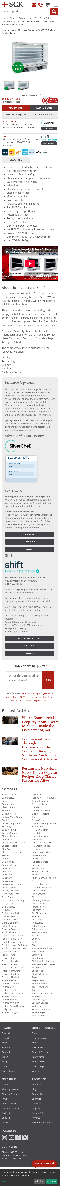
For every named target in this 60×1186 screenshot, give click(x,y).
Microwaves (38, 868)
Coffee (5, 858)
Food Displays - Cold (12, 939)
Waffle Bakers (39, 1006)
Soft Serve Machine (42, 948)
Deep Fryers (8, 897)
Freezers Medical (10, 974)
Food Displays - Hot (12, 942)
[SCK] (12, 4)
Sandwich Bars (39, 932)
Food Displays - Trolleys (14, 948)
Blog (34, 1089)
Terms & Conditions (42, 1122)
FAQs (4, 1099)
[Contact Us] (34, 5)
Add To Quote (44, 108)
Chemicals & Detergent (14, 842)
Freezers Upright (10, 977)
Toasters (36, 990)
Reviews (36, 1118)
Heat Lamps (38, 826)
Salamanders (38, 929)
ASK (48, 680)
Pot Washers (38, 910)
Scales (35, 935)
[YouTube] (11, 1137)
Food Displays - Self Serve (15, 945)
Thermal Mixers (40, 983)
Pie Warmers (38, 894)
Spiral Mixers (38, 958)
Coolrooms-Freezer (11, 884)
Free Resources (40, 1038)
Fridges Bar (8, 987)
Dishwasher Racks (11, 913)
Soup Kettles (38, 951)
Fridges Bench (9, 990)
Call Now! (29, 646)
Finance (36, 1033)
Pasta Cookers (39, 890)
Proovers (36, 916)
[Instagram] (4, 1137)
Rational (6, 1047)
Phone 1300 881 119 (12, 1152)
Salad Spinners (39, 926)
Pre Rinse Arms (40, 913)
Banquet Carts (9, 804)
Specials (6, 1118)
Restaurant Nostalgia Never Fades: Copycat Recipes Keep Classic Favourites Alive (39, 774)
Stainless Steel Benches (44, 961)
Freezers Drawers (11, 971)
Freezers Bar (8, 958)
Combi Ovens (9, 862)
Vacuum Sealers (40, 1003)
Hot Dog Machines (41, 830)
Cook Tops (7, 874)
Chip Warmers (9, 849)
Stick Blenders (39, 971)
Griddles (36, 807)
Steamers (37, 967)
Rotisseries (37, 923)
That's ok (51, 1181)
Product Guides (40, 1052)
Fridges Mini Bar (10, 1003)
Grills (34, 817)
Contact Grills (9, 865)
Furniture (37, 794)
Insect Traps (38, 858)
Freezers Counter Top (13, 967)
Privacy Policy (39, 1113)
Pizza (34, 897)
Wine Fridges (38, 1012)
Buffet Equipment (11, 823)
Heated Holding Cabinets (45, 823)
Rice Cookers (38, 919)
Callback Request (44, 114)
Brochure (16, 160)
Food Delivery (9, 932)
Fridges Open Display (13, 1006)
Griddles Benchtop (41, 810)
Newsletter (37, 1047)
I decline (39, 1181)
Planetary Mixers (40, 900)
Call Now (30, 542)
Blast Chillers (8, 807)
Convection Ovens (11, 868)
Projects (36, 1108)
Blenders (6, 810)
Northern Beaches (11, 1108)
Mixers (35, 874)
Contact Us (37, 1094)
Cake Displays (9, 830)
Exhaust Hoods (9, 926)
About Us (36, 1084)
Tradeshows (38, 1061)
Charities (36, 1099)
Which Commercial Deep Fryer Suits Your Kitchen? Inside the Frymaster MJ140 (40, 724)
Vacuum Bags (39, 999)
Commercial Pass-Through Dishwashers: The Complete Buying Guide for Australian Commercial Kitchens (40, 749)
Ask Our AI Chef (44, 1163)
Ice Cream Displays (41, 842)
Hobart (5, 1038)
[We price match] (50, 100)
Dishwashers (8, 916)
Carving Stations (10, 833)
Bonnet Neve (25, 18)
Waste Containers (41, 1009)
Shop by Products (11, 1094)
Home (5, 18)
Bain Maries (8, 798)
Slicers (35, 945)
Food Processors (10, 951)
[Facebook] (18, 1137)
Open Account (49, 143)
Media (35, 1042)
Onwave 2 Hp (9, 21)
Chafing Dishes (9, 836)
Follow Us (37, 1103)
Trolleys (36, 996)
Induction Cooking (41, 852)
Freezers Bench (10, 961)
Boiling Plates (9, 814)
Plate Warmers (39, 903)
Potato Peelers (39, 907)
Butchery (6, 826)
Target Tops (38, 980)
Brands (13, 18)
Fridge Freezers (10, 980)
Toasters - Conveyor (42, 993)
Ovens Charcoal (40, 884)
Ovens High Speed (41, 887)
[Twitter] (25, 1137)
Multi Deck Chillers (43, 18)
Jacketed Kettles (40, 862)
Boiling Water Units (12, 817)
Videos (5, 1122)
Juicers (35, 865)
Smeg (5, 1061)
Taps (34, 977)
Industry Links (9, 1103)
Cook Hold (7, 871)
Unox (4, 1066)
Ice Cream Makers (41, 846)
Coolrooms (7, 881)
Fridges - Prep (9, 1009)
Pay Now (49, 128)
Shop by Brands (10, 1089)
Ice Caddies (38, 839)
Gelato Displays (40, 801)
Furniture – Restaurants (44, 798)
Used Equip (38, 1066)
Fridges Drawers (10, 996)
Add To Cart (16, 108)
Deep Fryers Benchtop (13, 900)
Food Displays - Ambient (14, 935)
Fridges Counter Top (12, 993)
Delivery (6, 910)
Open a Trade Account (29, 638)
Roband (6, 1052)
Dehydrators (8, 903)
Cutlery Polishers (10, 890)
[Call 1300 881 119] (40, 5)
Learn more (30, 549)
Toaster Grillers (40, 987)
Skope (5, 1057)
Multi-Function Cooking (44, 878)
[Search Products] (54, 11)
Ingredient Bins (40, 855)
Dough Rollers (9, 919)
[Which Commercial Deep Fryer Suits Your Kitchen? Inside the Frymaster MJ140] (10, 721)
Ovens (35, 881)
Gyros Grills (38, 820)
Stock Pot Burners (41, 974)
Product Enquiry (15, 114)
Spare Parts (38, 1057)
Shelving (36, 939)
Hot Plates (37, 833)
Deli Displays (8, 907)
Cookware (7, 878)
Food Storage (8, 955)
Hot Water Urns (40, 836)
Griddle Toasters (40, 814)
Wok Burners (38, 1015)
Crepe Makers (9, 887)
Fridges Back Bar (10, 983)
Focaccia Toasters (11, 929)
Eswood (6, 1033)
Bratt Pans (7, 820)
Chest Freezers (9, 846)
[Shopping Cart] (48, 5)
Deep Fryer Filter (10, 894)
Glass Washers (39, 804)
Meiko (5, 1042)
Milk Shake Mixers (41, 871)
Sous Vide (37, 955)
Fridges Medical (10, 999)
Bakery (5, 801)
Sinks (34, 942)
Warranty (36, 1071)
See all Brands (9, 1071)
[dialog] (30, 1177)
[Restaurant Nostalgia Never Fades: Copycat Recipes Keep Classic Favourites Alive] (10, 772)
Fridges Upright (10, 1012)
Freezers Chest (9, 964)
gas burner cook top (36, 697)
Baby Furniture (9, 794)
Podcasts (6, 1113)
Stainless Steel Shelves (43, 964)
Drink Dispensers (11, 923)
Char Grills (7, 839)
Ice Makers (37, 849)
